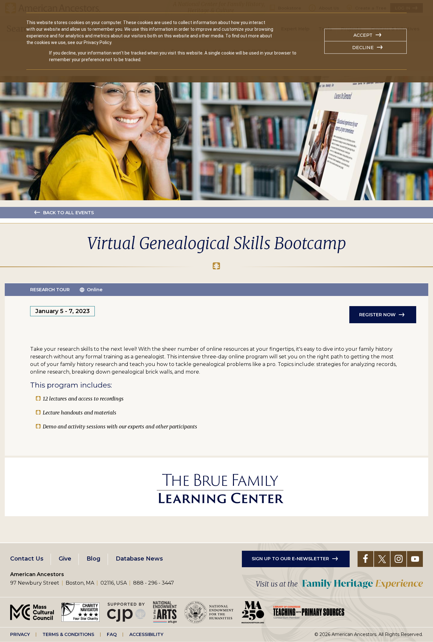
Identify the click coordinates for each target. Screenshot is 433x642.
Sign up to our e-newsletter (290, 559)
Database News (139, 558)
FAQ (112, 634)
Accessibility (146, 634)
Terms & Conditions (68, 634)
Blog (93, 558)
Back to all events (68, 212)
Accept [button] (362, 35)
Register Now (377, 315)
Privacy (20, 634)
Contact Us (26, 558)
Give (65, 558)
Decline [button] (363, 47)
